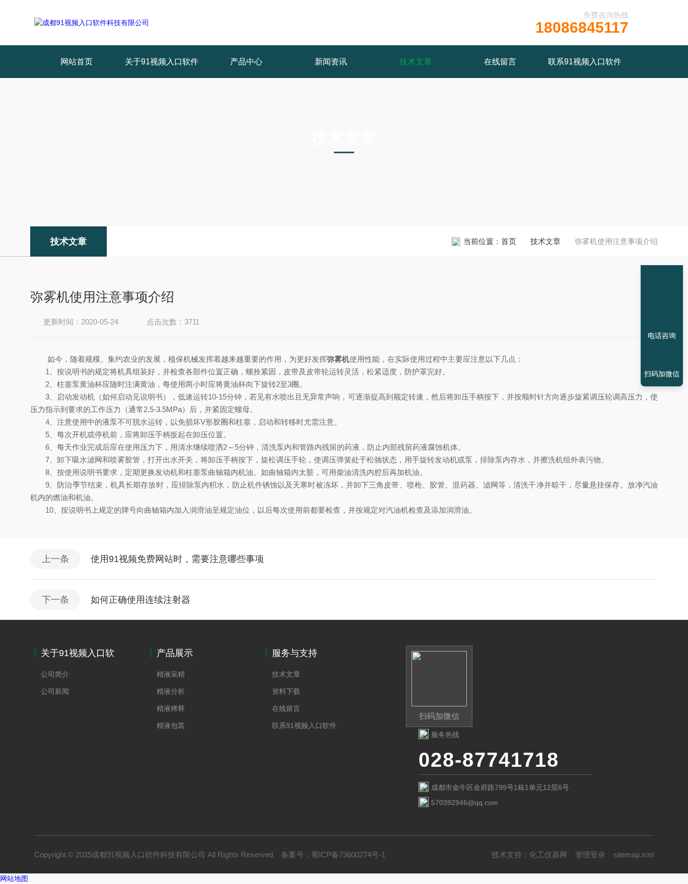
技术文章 (415, 61)
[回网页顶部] (662, 299)
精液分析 (171, 691)
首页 (508, 241)
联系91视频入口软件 (585, 61)
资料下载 (286, 691)
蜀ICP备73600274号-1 (348, 854)
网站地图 (14, 878)
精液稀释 (171, 708)
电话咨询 (662, 336)
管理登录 (590, 854)
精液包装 (171, 725)
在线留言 (500, 61)
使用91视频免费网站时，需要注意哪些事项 (177, 559)
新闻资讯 (331, 61)
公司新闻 (55, 691)
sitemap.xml (633, 854)
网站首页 (76, 61)
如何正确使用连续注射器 (140, 600)
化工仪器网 (548, 854)
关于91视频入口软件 (161, 61)
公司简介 (55, 674)
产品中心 (246, 61)
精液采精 (171, 674)
